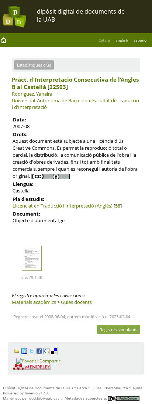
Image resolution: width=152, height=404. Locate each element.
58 (117, 205)
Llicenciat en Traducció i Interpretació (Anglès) (63, 205)
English (121, 40)
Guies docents (76, 302)
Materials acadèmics (34, 302)
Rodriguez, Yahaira (32, 94)
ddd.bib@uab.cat (44, 398)
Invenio (31, 393)
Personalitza (117, 387)
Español (141, 40)
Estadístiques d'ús (34, 65)
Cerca (82, 387)
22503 (57, 87)
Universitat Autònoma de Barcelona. (51, 100)
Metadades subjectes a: (86, 398)
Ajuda (137, 387)
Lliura (96, 387)
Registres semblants (118, 329)
